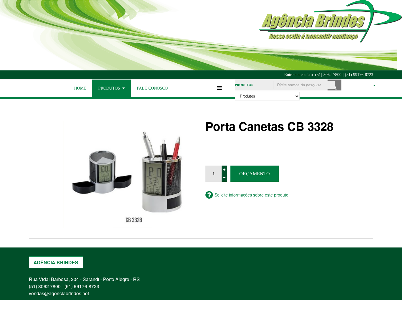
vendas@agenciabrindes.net (59, 293)
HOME (80, 88)
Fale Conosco (152, 88)
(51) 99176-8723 (359, 74)
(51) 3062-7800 (328, 74)
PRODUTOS (109, 88)
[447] (130, 174)
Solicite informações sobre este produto (251, 195)
